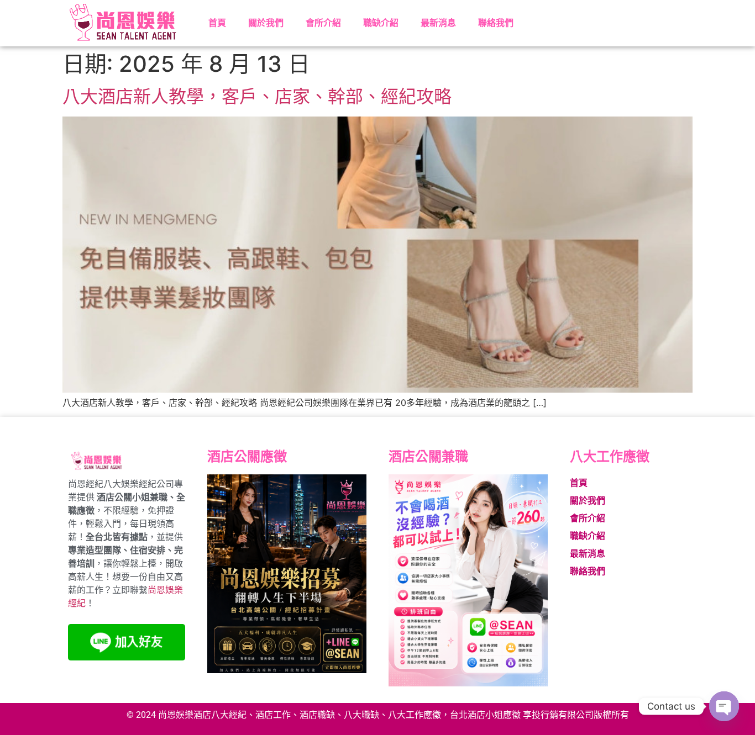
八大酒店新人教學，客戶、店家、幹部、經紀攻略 (257, 96)
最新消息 (438, 23)
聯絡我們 (495, 23)
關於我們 (266, 23)
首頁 (217, 23)
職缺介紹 (381, 23)
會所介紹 (323, 23)
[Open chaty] (724, 706)
